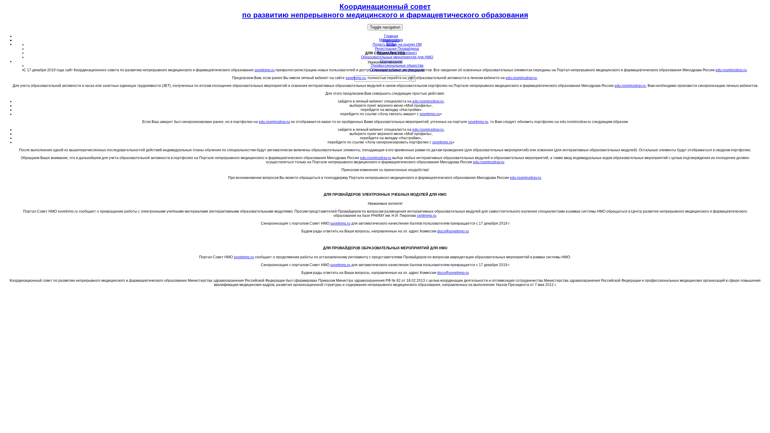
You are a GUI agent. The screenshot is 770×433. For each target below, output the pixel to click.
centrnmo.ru (426, 215)
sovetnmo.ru (264, 70)
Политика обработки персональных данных (385, 292)
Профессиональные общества (397, 65)
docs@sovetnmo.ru (453, 231)
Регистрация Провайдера (397, 49)
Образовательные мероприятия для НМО (397, 57)
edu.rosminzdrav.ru (731, 70)
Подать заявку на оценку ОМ (397, 44)
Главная (391, 36)
